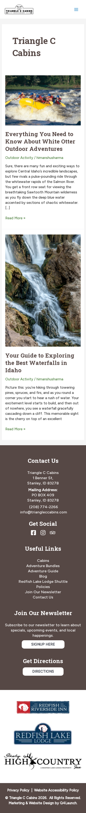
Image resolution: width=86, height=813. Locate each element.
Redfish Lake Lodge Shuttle (43, 581)
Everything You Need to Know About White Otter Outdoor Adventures (40, 141)
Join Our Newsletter (43, 592)
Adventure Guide (43, 571)
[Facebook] (33, 533)
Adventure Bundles (43, 566)
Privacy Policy (18, 790)
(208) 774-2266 (43, 507)
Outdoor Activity (19, 158)
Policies (43, 586)
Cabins (43, 560)
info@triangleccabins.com (43, 512)
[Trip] (52, 533)
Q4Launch (68, 803)
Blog (43, 576)
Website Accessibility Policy (56, 790)
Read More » (15, 218)
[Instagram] (43, 533)
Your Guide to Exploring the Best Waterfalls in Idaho (39, 363)
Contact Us (43, 597)
